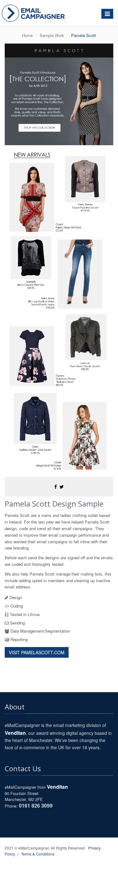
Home (27, 35)
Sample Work (52, 35)
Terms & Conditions (37, 853)
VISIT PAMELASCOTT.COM (37, 652)
